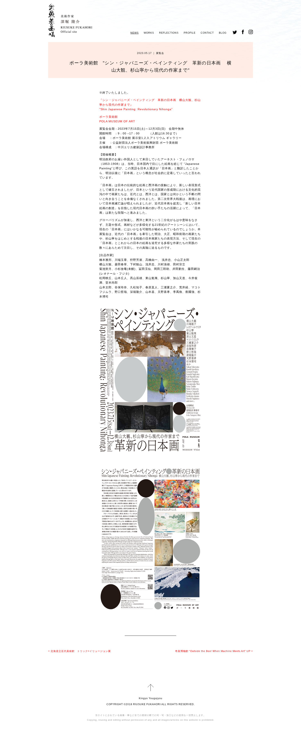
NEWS (134, 32)
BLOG (222, 32)
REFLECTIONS (169, 32)
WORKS (149, 32)
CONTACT (207, 32)
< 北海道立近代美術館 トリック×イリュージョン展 (79, 651)
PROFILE (190, 32)
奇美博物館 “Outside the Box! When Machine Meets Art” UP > (214, 651)
